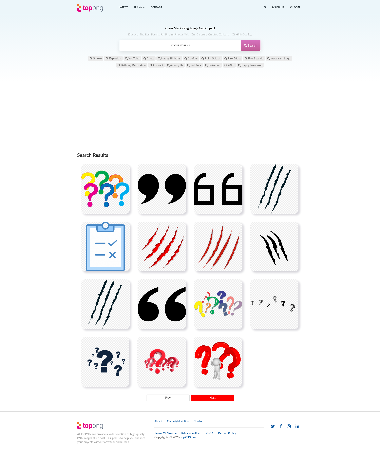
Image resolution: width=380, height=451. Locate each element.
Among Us (176, 65)
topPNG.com (188, 437)
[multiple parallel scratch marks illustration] (218, 246)
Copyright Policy (178, 421)
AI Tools (138, 7)
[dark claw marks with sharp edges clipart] (105, 304)
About (158, 421)
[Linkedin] (297, 426)
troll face (195, 65)
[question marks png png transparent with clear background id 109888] (105, 188)
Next (213, 398)
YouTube (134, 58)
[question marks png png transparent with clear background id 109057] (105, 361)
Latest (123, 7)
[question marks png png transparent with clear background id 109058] (161, 361)
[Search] (265, 7)
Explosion (114, 58)
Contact (156, 7)
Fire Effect (234, 58)
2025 (230, 65)
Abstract (157, 65)
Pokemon (214, 65)
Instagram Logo (280, 58)
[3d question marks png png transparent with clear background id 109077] (218, 361)
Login (296, 7)
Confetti (192, 58)
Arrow (150, 58)
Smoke (97, 58)
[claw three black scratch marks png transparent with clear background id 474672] (274, 188)
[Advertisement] (190, 113)
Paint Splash (212, 58)
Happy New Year (251, 65)
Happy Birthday (170, 58)
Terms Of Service (165, 433)
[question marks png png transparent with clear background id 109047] (218, 304)
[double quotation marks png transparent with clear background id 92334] (162, 304)
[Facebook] (281, 426)
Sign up (279, 7)
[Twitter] (273, 426)
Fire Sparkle (255, 58)
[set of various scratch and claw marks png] (162, 246)
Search (252, 45)
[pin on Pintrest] (124, 169)
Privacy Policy (190, 433)
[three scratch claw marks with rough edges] (274, 246)
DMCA (208, 433)
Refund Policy (227, 433)
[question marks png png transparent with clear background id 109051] (274, 304)
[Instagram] (289, 426)
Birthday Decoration (133, 65)
